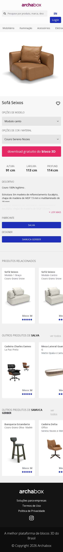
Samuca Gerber (31, 239)
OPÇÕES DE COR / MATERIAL (17, 130)
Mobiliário (8, 28)
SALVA (31, 225)
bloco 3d (27, 315)
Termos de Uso (31, 505)
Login (55, 20)
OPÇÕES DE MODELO (13, 112)
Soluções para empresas (31, 500)
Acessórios (43, 28)
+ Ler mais (55, 212)
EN (55, 13)
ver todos (55, 336)
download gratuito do (32, 151)
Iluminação (26, 28)
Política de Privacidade (31, 511)
